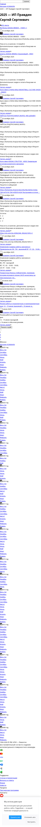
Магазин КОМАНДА (7, 6)
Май (1, 360)
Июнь (2, 357)
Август (2, 387)
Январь (3, 370)
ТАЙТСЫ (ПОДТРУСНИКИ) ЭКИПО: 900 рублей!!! (18, 116)
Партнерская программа (9, 790)
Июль (2, 430)
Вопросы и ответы (7, 780)
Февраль (3, 367)
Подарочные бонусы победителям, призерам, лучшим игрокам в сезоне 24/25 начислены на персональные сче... (17, 275)
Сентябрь (3, 355)
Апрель (3, 362)
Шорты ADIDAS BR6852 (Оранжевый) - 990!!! (16, 54)
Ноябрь (3, 380)
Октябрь (3, 352)
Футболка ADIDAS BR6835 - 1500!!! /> (13, 28)
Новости (3, 785)
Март (2, 365)
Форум (2, 783)
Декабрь (3, 377)
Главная (3, 4)
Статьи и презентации (8, 778)
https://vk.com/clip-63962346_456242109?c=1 (16, 233)
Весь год (3, 350)
